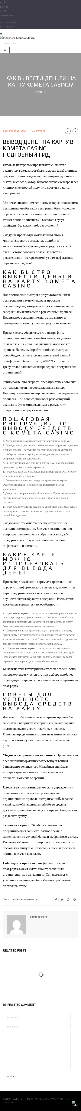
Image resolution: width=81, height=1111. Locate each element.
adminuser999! (39, 916)
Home (38, 91)
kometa (48, 361)
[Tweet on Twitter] (62, 899)
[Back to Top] (75, 1105)
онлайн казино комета (24, 899)
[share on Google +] (68, 899)
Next (75, 131)
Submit (10, 1076)
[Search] (5, 50)
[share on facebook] (56, 899)
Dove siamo (10, 22)
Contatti (9, 26)
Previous (68, 131)
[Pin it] (74, 899)
